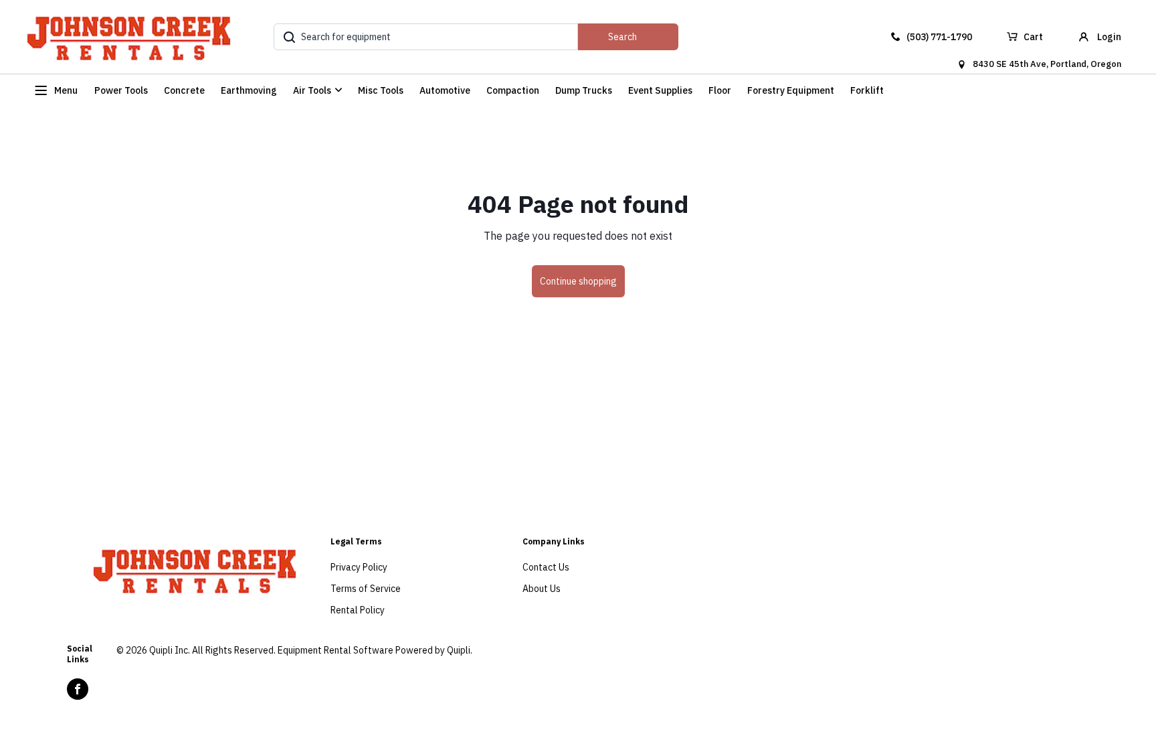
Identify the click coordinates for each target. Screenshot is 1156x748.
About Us (541, 589)
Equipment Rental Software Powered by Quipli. (375, 650)
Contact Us (545, 567)
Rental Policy (357, 610)
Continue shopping (578, 281)
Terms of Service (365, 589)
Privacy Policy (358, 567)
